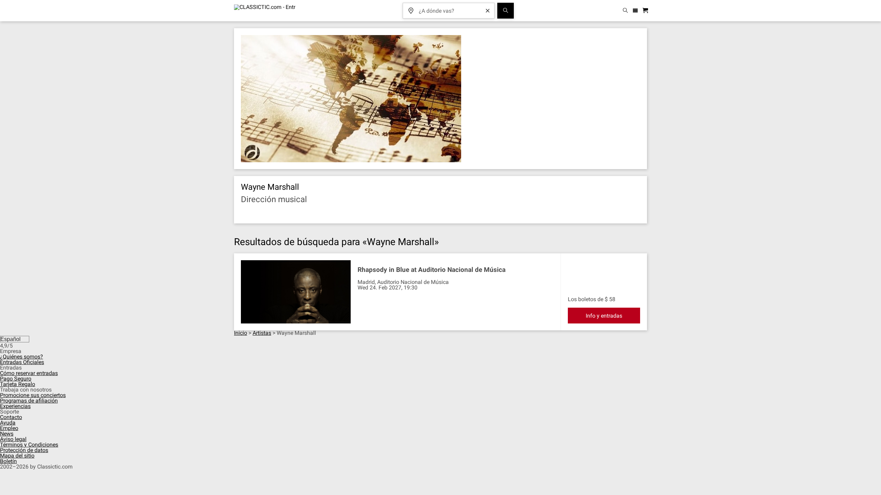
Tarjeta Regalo (17, 384)
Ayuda (7, 422)
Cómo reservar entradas (29, 373)
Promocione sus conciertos (33, 395)
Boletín (8, 461)
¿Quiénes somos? (21, 356)
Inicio (240, 333)
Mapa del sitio (17, 455)
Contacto (11, 417)
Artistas (262, 333)
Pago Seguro (15, 378)
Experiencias (15, 406)
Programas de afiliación (29, 400)
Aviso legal (13, 439)
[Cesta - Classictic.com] (646, 11)
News (6, 433)
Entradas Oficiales (22, 362)
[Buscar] (505, 11)
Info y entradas (604, 315)
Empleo (9, 428)
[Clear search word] (487, 10)
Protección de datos (24, 450)
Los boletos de (585, 299)
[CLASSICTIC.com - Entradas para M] (265, 10)
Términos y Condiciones (29, 444)
